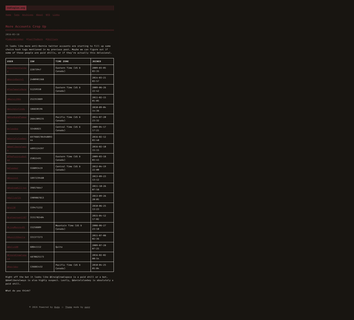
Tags (16, 14)
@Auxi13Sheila (16, 237)
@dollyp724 (14, 197)
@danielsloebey (17, 138)
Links (56, 14)
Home (8, 14)
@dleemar (12, 168)
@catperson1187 (17, 217)
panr (87, 307)
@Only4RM (12, 246)
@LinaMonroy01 (16, 227)
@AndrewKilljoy (17, 187)
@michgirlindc (16, 108)
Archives (27, 14)
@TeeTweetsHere (17, 89)
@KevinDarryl (15, 79)
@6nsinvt (12, 177)
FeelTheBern (35, 39)
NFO (48, 14)
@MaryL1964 (14, 99)
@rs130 (11, 207)
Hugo (57, 307)
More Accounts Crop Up (26, 26)
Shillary (52, 39)
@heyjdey (12, 266)
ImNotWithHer (15, 39)
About (39, 14)
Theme (68, 307)
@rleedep (12, 128)
